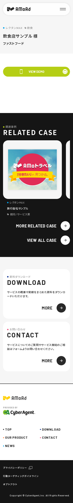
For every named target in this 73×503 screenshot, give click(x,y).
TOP (8, 429)
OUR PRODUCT (16, 437)
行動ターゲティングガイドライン (21, 476)
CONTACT (50, 437)
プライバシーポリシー (15, 467)
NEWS (10, 446)
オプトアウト (10, 484)
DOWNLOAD (51, 429)
